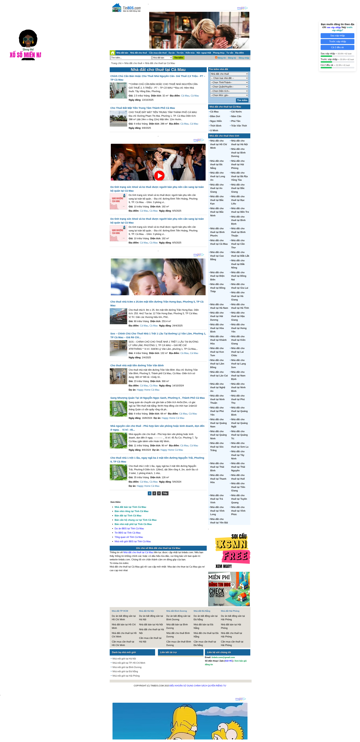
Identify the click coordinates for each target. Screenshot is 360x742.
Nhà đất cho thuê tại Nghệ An (217, 387)
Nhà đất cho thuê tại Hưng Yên (239, 328)
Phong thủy (218, 53)
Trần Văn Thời (239, 125)
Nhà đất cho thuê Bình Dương (178, 635)
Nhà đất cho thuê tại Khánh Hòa (218, 340)
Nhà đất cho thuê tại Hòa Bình (217, 328)
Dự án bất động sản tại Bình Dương (178, 618)
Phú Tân (235, 121)
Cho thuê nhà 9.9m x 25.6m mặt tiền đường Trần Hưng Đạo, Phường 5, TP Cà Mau (156, 303)
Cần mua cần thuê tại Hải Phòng (232, 643)
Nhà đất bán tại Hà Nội (151, 624)
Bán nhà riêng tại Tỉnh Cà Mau (131, 511)
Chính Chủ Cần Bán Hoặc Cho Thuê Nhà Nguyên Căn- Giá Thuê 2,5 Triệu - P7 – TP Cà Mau (157, 78)
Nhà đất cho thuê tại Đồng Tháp (217, 288)
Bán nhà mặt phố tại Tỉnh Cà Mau (133, 524)
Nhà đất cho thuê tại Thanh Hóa (218, 479)
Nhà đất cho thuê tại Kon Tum (217, 352)
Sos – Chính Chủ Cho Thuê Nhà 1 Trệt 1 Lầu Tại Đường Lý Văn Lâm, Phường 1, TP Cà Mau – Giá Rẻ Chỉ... (158, 335)
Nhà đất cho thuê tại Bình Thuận (238, 232)
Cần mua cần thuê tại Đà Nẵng (205, 643)
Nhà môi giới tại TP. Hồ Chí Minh (128, 663)
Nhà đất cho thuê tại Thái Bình (217, 467)
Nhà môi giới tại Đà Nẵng (125, 671)
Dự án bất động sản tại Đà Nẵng (206, 618)
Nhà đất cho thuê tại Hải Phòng (238, 164)
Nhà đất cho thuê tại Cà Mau (160, 63)
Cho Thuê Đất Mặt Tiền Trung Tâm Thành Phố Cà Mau (142, 108)
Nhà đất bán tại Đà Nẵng (203, 626)
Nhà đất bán (122, 53)
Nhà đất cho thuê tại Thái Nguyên (238, 467)
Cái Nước (236, 111)
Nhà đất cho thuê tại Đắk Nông (238, 264)
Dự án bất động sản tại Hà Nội (151, 618)
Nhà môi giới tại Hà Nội (124, 658)
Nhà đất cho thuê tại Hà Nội (151, 631)
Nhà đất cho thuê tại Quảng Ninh (218, 435)
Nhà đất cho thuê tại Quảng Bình (239, 411)
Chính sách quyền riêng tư (210, 685)
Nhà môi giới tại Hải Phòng (126, 676)
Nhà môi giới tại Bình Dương (126, 667)
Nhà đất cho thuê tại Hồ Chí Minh (218, 144)
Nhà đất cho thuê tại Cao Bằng (217, 256)
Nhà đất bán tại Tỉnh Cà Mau (130, 507)
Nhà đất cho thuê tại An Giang (217, 188)
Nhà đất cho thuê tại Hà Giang (238, 296)
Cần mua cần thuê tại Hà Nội (150, 640)
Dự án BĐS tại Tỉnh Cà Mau (129, 528)
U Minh (214, 130)
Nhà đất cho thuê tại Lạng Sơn (238, 364)
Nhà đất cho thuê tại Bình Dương (238, 153)
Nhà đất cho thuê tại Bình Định (238, 220)
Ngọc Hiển (216, 121)
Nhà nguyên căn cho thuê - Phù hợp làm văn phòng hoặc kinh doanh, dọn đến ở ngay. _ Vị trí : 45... (157, 428)
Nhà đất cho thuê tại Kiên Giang (238, 340)
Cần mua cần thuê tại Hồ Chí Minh (123, 643)
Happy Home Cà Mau (148, 389)
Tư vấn (229, 53)
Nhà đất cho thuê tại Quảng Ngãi (239, 423)
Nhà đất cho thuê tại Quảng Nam (218, 423)
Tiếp (165, 493)
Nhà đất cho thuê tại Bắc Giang (238, 188)
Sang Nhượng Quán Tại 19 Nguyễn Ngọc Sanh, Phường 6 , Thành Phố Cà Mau (157, 397)
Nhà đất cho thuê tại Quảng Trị (239, 435)
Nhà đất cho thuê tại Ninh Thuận (217, 399)
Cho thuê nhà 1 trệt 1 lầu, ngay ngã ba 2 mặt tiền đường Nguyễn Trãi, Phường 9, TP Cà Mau (157, 459)
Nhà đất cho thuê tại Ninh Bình (238, 387)
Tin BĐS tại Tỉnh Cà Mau (127, 532)
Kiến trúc (190, 53)
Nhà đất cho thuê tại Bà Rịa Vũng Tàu (239, 176)
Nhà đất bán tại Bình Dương (177, 626)
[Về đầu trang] (357, 738)
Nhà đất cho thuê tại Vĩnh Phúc (238, 511)
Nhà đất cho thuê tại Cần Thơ (238, 244)
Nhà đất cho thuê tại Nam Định (238, 375)
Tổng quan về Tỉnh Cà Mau (129, 537)
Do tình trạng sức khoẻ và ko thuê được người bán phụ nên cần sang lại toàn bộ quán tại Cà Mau (157, 189)
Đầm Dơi (215, 116)
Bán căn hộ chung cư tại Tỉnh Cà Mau (136, 520)
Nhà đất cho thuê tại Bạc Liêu (238, 200)
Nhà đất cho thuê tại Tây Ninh (238, 455)
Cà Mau (185, 95)
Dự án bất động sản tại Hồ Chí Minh (124, 618)
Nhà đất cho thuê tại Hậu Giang (238, 316)
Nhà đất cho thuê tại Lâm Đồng (217, 364)
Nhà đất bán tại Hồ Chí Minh (124, 626)
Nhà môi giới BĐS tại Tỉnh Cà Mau (133, 541)
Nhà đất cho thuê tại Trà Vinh (217, 499)
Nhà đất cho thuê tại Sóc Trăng (217, 447)
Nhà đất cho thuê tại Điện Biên (217, 276)
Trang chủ (116, 63)
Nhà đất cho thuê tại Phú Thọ (238, 399)
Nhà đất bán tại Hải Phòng (231, 626)
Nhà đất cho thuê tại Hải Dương (217, 316)
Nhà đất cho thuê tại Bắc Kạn (217, 200)
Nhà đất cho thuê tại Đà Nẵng (217, 164)
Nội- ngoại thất (204, 53)
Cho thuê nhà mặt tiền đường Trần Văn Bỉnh (137, 365)
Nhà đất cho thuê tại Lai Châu (238, 352)
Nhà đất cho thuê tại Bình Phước (217, 232)
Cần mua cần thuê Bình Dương (178, 643)
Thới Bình (215, 125)
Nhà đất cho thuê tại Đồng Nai (238, 276)
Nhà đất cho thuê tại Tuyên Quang (239, 499)
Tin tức (180, 53)
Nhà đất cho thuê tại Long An (217, 176)
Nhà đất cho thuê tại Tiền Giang (238, 487)
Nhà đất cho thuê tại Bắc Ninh (217, 212)
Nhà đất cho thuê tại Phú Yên (217, 411)
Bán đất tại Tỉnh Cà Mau (128, 515)
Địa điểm (239, 53)
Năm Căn (236, 116)
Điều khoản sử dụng (181, 685)
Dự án (172, 53)
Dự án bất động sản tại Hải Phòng (233, 618)
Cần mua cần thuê (158, 53)
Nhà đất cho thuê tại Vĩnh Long (217, 511)
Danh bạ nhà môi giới (124, 652)
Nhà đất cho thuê (138, 53)
